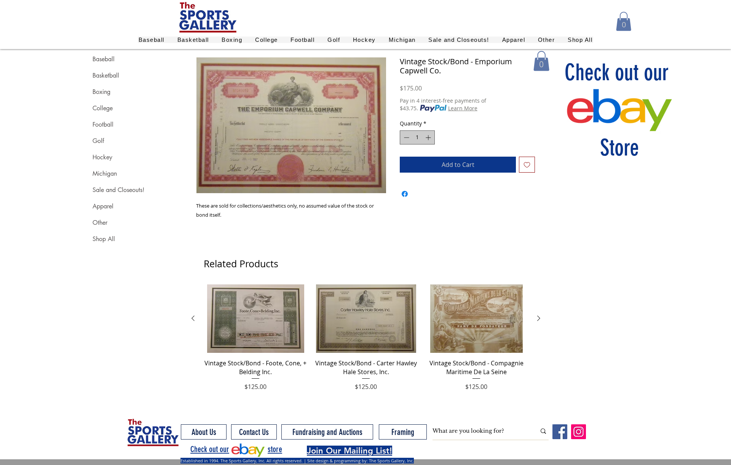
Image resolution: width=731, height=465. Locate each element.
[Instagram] (578, 431)
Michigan (105, 174)
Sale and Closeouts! (118, 190)
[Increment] (429, 137)
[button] (624, 21)
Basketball (106, 75)
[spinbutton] (417, 137)
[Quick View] (255, 318)
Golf (98, 141)
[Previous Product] (193, 318)
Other (100, 223)
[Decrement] (405, 137)
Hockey (102, 157)
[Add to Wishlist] (527, 165)
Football (103, 125)
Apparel (103, 206)
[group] (365, 342)
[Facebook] (559, 431)
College (103, 108)
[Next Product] (538, 318)
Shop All (104, 239)
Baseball (104, 59)
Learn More (462, 108)
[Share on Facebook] (404, 193)
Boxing (101, 92)
